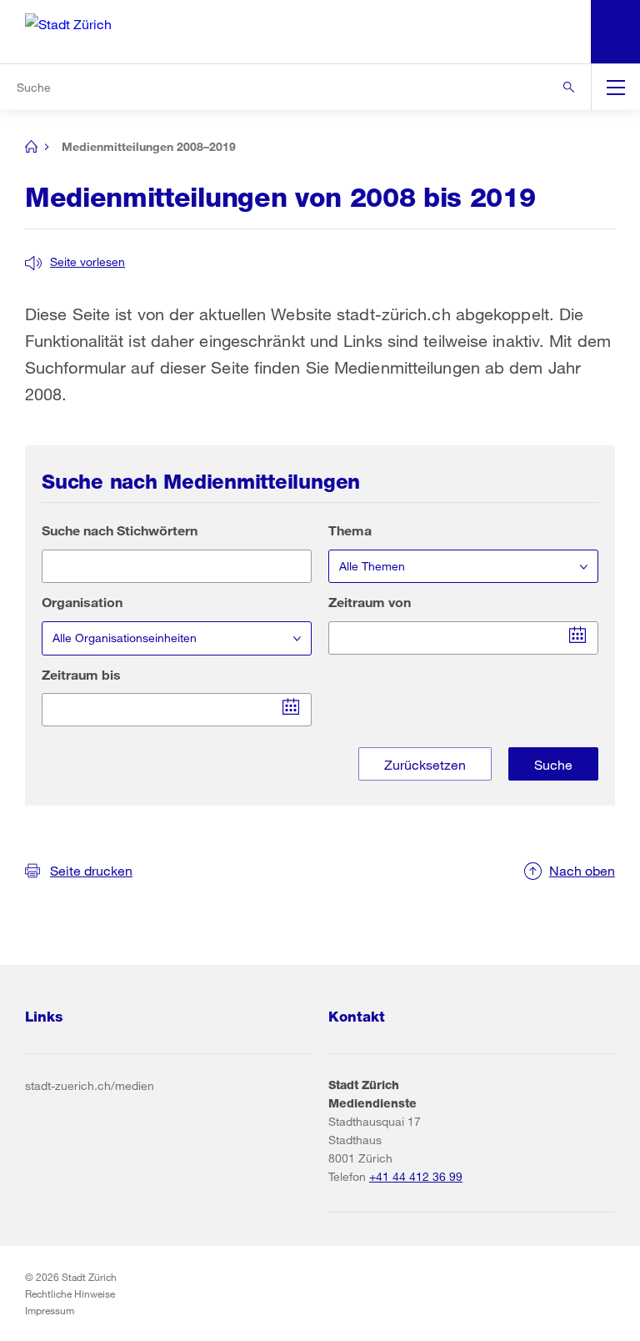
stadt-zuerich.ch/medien (89, 1085)
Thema (350, 530)
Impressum (49, 1310)
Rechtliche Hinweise (70, 1293)
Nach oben (582, 870)
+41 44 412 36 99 (415, 1176)
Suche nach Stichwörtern (120, 530)
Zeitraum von (369, 602)
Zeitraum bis (81, 674)
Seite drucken (91, 870)
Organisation (82, 602)
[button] (75, 262)
